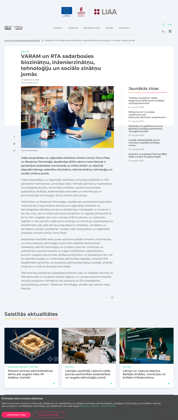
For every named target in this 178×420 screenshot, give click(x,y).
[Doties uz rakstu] (54, 383)
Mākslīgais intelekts (18, 367)
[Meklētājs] (163, 24)
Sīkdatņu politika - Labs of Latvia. (98, 406)
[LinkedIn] (14, 150)
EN (170, 24)
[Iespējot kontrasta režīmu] (170, 31)
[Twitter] (14, 143)
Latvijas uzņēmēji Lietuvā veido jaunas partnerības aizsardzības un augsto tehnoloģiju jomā (87, 374)
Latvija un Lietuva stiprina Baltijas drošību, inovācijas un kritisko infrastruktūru (144, 374)
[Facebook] (14, 137)
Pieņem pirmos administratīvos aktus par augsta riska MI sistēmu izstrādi (30, 374)
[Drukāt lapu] (112, 298)
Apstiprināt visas (16, 415)
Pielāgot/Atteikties (48, 415)
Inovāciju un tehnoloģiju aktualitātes (22, 40)
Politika (25, 51)
